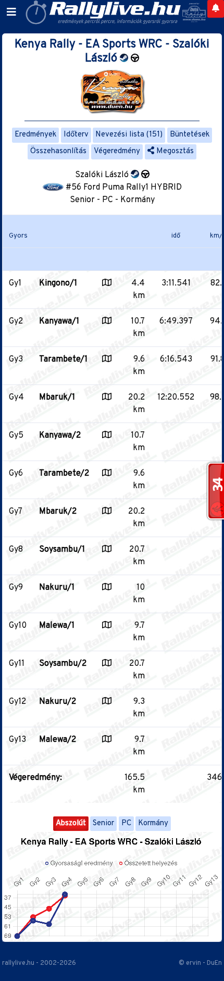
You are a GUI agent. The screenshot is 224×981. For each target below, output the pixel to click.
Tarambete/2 (64, 473)
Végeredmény (117, 151)
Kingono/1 (58, 283)
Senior (103, 823)
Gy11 (16, 664)
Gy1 (15, 283)
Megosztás (174, 151)
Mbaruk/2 (58, 511)
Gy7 (15, 511)
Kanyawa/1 (59, 321)
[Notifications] (215, 9)
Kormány (153, 823)
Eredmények (35, 135)
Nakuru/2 (57, 702)
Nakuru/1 (56, 587)
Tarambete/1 (63, 359)
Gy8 (16, 549)
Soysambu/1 (62, 549)
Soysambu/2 (62, 664)
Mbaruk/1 (57, 397)
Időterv (76, 135)
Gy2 (16, 321)
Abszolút (71, 823)
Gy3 (16, 359)
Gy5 (16, 435)
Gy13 (17, 740)
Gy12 (17, 702)
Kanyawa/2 (60, 435)
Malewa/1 (56, 625)
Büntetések (189, 135)
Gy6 (16, 473)
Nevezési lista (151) (129, 135)
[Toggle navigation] (11, 12)
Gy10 (18, 625)
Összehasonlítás (58, 151)
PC (126, 823)
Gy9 (16, 587)
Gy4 (16, 397)
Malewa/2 (57, 740)
